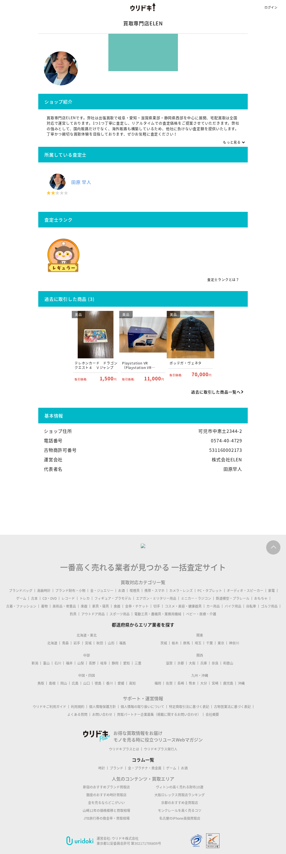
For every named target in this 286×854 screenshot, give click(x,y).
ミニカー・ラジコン (196, 598)
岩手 (76, 643)
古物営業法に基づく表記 (232, 706)
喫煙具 (135, 590)
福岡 (157, 683)
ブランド (116, 768)
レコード (68, 598)
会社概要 (212, 714)
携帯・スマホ (154, 590)
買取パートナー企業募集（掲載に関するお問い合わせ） (159, 714)
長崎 (180, 683)
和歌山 (228, 663)
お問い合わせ (102, 714)
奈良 (215, 663)
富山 (46, 663)
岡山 (63, 683)
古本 (34, 598)
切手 (156, 606)
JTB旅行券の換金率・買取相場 (107, 818)
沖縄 (241, 683)
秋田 (99, 643)
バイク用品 (233, 606)
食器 (117, 606)
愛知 (126, 663)
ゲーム (21, 598)
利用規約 (77, 706)
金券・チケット (137, 606)
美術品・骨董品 (64, 606)
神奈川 (234, 643)
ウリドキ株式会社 (125, 838)
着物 (44, 606)
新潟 (35, 663)
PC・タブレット (209, 590)
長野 (92, 663)
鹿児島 (228, 683)
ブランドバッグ (20, 590)
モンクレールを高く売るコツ (179, 810)
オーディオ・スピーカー (245, 590)
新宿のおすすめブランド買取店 (106, 787)
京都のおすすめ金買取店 (179, 802)
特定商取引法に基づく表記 (189, 706)
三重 (138, 663)
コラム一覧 (143, 759)
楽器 (84, 606)
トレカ (85, 598)
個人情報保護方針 (102, 706)
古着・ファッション (21, 606)
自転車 (251, 606)
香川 (109, 683)
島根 (52, 683)
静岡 (115, 663)
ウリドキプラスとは (124, 749)
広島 (75, 683)
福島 (122, 643)
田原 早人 (81, 182)
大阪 (192, 663)
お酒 (121, 590)
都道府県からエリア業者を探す (143, 624)
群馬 (186, 643)
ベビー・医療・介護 (201, 613)
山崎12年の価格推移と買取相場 (106, 810)
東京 (221, 643)
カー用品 (213, 606)
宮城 (88, 643)
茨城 (163, 643)
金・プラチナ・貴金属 (144, 768)
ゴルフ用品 (269, 606)
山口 (86, 683)
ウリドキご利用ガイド (49, 706)
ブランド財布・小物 (70, 590)
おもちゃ (261, 598)
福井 (69, 663)
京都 (180, 663)
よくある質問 (77, 714)
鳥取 (40, 683)
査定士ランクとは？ (223, 279)
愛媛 (121, 683)
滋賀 (169, 663)
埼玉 (198, 643)
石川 (57, 663)
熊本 (192, 683)
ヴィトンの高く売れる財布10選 (179, 787)
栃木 (175, 643)
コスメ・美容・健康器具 (183, 606)
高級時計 (44, 590)
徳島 (98, 683)
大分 (203, 683)
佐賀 (169, 683)
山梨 (80, 663)
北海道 (52, 643)
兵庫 (203, 663)
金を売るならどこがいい (106, 802)
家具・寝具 (100, 606)
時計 (101, 768)
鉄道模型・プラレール (232, 598)
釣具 (73, 613)
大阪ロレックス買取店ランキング (179, 794)
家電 (271, 590)
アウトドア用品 (93, 613)
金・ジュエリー (101, 590)
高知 (132, 683)
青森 (65, 643)
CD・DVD (49, 598)
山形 (111, 643)
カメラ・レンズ (181, 590)
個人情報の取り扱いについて (142, 706)
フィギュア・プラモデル (112, 598)
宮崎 (215, 683)
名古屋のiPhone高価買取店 (179, 818)
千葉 (209, 643)
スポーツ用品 (119, 613)
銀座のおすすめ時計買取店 (106, 794)
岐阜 (103, 663)
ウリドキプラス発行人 (160, 749)
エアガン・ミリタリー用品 (156, 598)
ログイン (271, 7)
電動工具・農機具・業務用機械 (157, 613)
